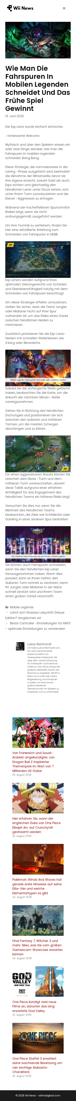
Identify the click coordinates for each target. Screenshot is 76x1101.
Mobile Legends (22, 607)
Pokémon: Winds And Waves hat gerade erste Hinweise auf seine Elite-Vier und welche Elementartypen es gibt (37, 886)
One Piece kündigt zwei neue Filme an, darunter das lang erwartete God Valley (34, 1006)
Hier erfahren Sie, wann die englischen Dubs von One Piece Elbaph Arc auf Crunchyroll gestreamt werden (36, 825)
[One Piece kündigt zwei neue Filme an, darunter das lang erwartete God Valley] (38, 994)
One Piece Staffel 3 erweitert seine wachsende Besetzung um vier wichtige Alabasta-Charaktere (37, 1065)
